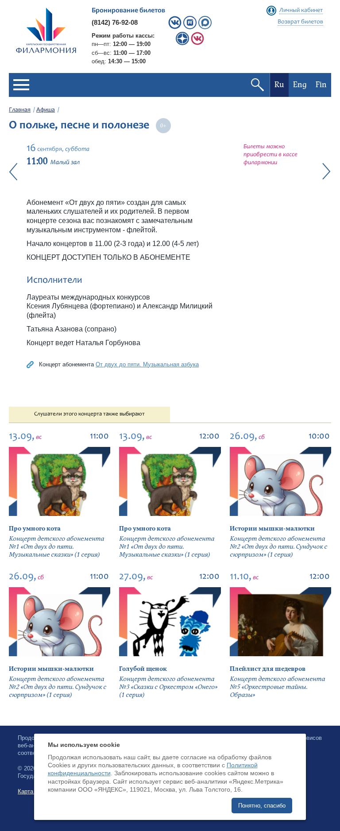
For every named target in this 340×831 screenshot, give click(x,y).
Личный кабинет (301, 11)
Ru (279, 85)
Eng (300, 85)
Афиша (45, 110)
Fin (321, 85)
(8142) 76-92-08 (115, 22)
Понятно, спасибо (262, 805)
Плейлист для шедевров (267, 669)
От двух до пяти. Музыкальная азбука (147, 364)
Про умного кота (35, 528)
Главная (20, 110)
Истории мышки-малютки (272, 528)
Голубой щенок (143, 669)
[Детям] (197, 43)
